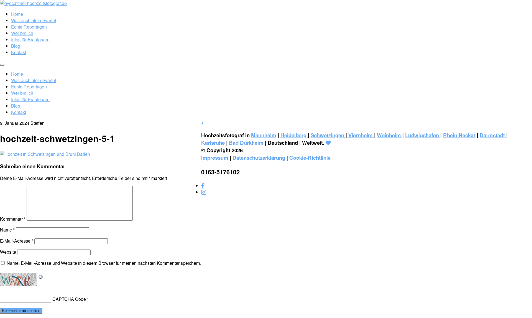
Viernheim (361, 135)
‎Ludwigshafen (422, 135)
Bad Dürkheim (246, 142)
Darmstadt (493, 135)
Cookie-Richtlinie (310, 157)
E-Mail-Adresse (16, 241)
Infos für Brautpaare (30, 39)
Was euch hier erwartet (33, 20)
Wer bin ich (22, 33)
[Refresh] (41, 276)
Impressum (215, 157)
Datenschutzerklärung (258, 157)
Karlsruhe (213, 142)
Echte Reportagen (29, 27)
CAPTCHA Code (69, 299)
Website (8, 252)
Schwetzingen (328, 135)
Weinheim (389, 135)
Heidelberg (294, 135)
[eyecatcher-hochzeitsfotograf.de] (33, 3)
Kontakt (18, 52)
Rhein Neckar (459, 135)
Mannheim (263, 135)
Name (7, 230)
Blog (15, 46)
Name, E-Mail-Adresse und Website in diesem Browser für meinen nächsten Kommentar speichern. (104, 263)
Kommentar (12, 219)
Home (17, 14)
